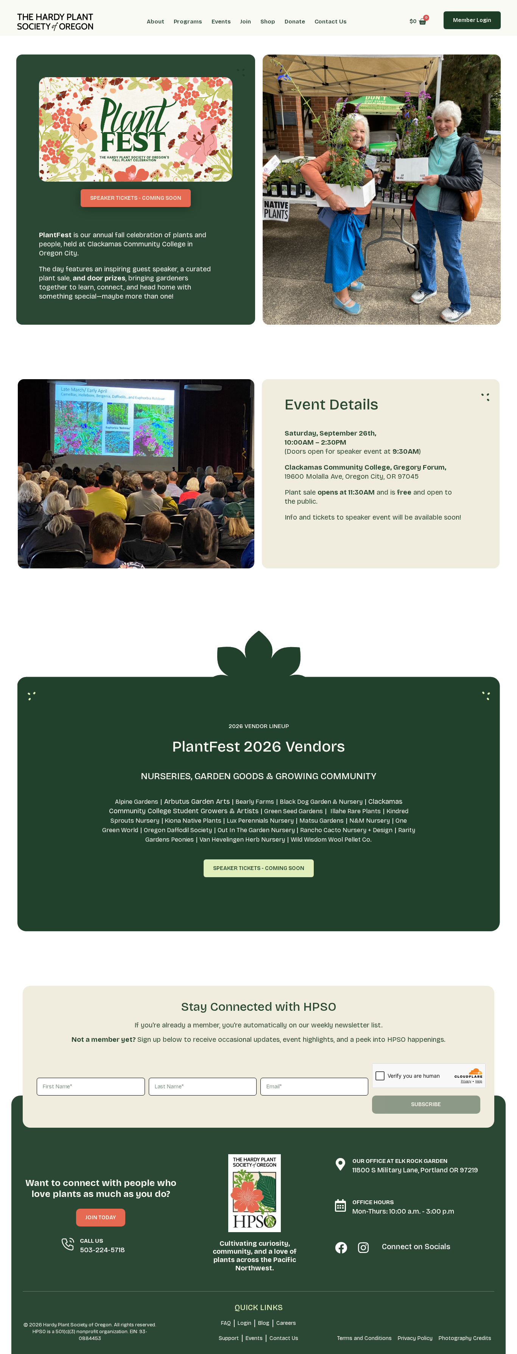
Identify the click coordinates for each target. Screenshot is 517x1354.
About (155, 21)
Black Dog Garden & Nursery (321, 801)
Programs (188, 21)
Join (245, 21)
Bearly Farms (254, 801)
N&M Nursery (369, 820)
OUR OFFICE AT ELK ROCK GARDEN (399, 1161)
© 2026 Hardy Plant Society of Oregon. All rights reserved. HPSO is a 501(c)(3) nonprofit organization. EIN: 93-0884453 (89, 1332)
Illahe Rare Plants (355, 811)
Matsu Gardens (321, 820)
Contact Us (331, 21)
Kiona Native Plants (193, 820)
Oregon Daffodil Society (178, 830)
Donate (295, 21)
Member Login (472, 20)
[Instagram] (363, 1248)
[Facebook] (341, 1248)
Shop (267, 21)
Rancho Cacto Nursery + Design (346, 830)
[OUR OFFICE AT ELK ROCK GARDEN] (340, 1164)
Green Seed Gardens (293, 811)
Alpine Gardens (136, 801)
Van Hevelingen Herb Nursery (242, 839)
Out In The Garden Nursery (257, 830)
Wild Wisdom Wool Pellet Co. (331, 839)
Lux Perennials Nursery (260, 820)
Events (221, 21)
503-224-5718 (102, 1250)
